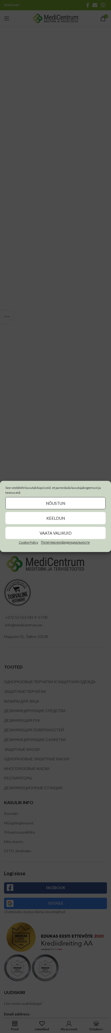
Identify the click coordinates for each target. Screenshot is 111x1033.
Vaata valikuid (56, 533)
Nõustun (55, 503)
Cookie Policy (28, 542)
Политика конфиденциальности (65, 542)
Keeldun (55, 518)
